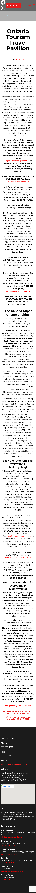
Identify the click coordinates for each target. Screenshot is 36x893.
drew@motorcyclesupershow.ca (12, 871)
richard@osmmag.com (8, 879)
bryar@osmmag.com (8, 845)
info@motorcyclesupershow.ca (17, 161)
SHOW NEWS (19, 59)
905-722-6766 (7, 747)
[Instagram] (3, 8)
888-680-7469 (7, 756)
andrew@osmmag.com (9, 854)
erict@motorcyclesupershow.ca (11, 837)
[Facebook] (3, 2)
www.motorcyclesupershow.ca (18, 182)
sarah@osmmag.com (8, 862)
